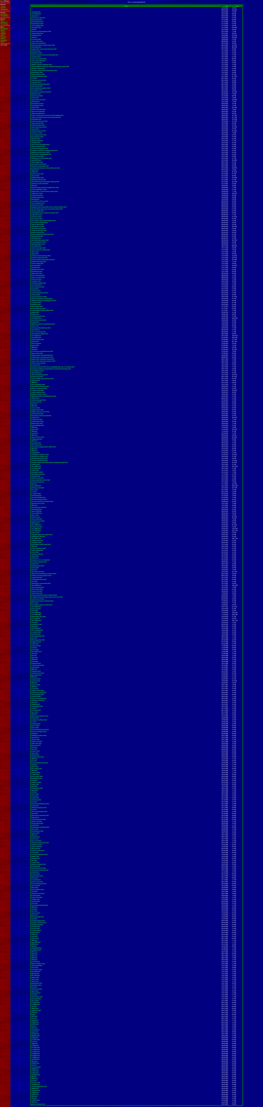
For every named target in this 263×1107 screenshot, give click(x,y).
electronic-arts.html (37, 478)
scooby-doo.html (36, 577)
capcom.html (35, 739)
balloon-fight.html (37, 306)
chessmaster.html (36, 593)
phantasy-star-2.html (37, 488)
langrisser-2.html (36, 215)
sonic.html (34, 967)
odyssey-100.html (36, 965)
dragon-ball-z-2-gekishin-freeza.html (42, 359)
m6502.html (35, 1024)
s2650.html (34, 1043)
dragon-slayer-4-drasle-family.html (42, 355)
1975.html (34, 952)
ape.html (34, 655)
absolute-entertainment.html (40, 804)
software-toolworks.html (39, 807)
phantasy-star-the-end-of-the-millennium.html (45, 168)
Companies (4, 9)
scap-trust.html (36, 646)
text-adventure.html (37, 831)
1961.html (34, 956)
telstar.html (34, 878)
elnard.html (35, 289)
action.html (34, 429)
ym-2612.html (35, 1049)
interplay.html (35, 704)
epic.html (34, 638)
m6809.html (35, 1088)
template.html (35, 926)
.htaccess (34, 37)
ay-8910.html (35, 1034)
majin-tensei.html (36, 86)
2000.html (34, 669)
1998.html (34, 714)
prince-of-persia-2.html (38, 308)
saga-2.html (35, 254)
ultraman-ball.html (37, 140)
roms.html (34, 622)
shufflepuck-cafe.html (38, 536)
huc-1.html (34, 712)
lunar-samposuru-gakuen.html (40, 88)
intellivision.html (36, 989)
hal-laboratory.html (37, 823)
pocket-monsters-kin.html (39, 257)
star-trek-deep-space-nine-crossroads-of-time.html (47, 209)
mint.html (34, 747)
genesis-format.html (37, 482)
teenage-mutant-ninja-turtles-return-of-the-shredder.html (48, 207)
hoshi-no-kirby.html (37, 263)
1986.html (34, 431)
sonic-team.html (36, 445)
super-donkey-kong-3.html (39, 293)
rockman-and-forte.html (38, 80)
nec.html (34, 1006)
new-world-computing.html (39, 870)
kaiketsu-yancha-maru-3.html (40, 152)
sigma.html (34, 753)
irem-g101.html (36, 880)
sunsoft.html (35, 667)
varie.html (34, 891)
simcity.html (35, 129)
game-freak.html (36, 675)
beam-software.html (37, 889)
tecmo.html (34, 839)
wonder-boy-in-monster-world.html (42, 357)
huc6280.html (35, 1004)
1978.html (34, 1096)
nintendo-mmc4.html (37, 893)
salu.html (34, 909)
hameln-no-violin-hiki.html (39, 183)
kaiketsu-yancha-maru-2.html (40, 412)
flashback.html (36, 94)
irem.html (34, 653)
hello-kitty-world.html (38, 474)
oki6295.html (35, 1063)
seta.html (34, 919)
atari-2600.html (36, 628)
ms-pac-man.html (36, 591)
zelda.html (34, 172)
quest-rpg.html (36, 608)
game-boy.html (36, 265)
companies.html (36, 542)
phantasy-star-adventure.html (40, 84)
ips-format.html (36, 710)
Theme (3, 32)
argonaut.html (35, 772)
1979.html (34, 1016)
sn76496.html (35, 1100)
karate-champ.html (37, 550)
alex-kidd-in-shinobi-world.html (41, 415)
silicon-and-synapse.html (39, 811)
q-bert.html (34, 610)
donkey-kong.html (37, 195)
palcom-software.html (38, 1104)
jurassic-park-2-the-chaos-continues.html (44, 595)
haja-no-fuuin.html (37, 353)
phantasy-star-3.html (37, 269)
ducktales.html (36, 304)
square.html (35, 737)
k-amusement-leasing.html (39, 905)
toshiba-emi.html (36, 844)
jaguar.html (34, 991)
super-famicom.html (37, 571)
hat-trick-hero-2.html (37, 599)
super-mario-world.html (38, 164)
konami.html (35, 532)
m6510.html (35, 1022)
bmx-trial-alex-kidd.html (38, 320)
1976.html (34, 960)
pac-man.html (35, 618)
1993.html (34, 449)
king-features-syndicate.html (40, 827)
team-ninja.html (36, 841)
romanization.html (37, 706)
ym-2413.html (35, 961)
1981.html (34, 940)
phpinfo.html (35, 932)
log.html (34, 946)
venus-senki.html (36, 519)
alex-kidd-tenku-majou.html (40, 240)
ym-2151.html (35, 1051)
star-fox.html (35, 176)
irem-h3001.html (36, 651)
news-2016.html (36, 47)
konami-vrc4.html (36, 527)
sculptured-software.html (39, 720)
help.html (34, 185)
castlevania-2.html (37, 193)
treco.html (34, 490)
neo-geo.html (35, 928)
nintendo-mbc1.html (37, 690)
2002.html (34, 677)
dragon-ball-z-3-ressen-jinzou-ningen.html (44, 191)
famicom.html (35, 517)
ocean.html (34, 796)
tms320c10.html (36, 950)
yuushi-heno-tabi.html (38, 18)
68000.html (34, 944)
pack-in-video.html (37, 882)
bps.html (34, 860)
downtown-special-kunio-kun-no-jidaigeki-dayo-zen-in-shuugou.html (53, 367)
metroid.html (35, 101)
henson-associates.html (38, 698)
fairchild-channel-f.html (38, 868)
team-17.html (35, 726)
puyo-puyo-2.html (36, 218)
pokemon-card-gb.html (38, 43)
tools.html (34, 903)
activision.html (36, 696)
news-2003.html (36, 614)
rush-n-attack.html (37, 41)
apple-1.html (35, 977)
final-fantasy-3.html (37, 105)
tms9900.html (35, 1053)
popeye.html (35, 322)
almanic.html (35, 751)
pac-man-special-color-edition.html (42, 501)
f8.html (33, 1014)
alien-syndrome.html (37, 287)
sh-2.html (34, 1041)
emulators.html (36, 281)
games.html (35, 341)
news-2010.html (36, 335)
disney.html (35, 805)
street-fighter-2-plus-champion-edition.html (44, 213)
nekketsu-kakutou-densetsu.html (41, 64)
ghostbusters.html (37, 72)
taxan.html (34, 915)
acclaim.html (35, 774)
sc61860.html (35, 1057)
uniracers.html (35, 291)
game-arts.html (36, 745)
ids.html (33, 29)
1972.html (34, 1012)
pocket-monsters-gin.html (39, 121)
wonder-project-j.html (38, 125)
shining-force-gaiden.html (39, 456)
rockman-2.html (36, 82)
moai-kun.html (35, 51)
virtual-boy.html (36, 800)
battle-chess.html (36, 273)
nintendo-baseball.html (38, 283)
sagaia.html (35, 170)
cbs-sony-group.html (37, 636)
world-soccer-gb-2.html (38, 248)
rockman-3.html (36, 302)
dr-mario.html (35, 365)
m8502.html (35, 1069)
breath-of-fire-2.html (37, 421)
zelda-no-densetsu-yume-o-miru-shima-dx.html (46, 117)
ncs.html (34, 491)
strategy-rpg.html (36, 439)
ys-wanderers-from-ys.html (39, 201)
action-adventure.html (38, 384)
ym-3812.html (35, 1047)
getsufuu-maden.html (38, 68)
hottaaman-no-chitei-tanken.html (41, 158)
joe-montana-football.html (39, 222)
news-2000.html (36, 486)
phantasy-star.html (37, 376)
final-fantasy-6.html (37, 21)
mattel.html (34, 644)
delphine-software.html (38, 864)
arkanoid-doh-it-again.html (39, 334)
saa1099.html (35, 1059)
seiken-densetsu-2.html (38, 131)
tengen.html (35, 784)
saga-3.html (35, 252)
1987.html (34, 505)
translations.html (36, 624)
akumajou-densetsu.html (39, 76)
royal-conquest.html (37, 587)
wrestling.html (35, 724)
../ (31, 8)
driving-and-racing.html (38, 692)
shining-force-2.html (37, 226)
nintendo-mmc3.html (37, 521)
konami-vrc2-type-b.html (39, 731)
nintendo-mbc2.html (37, 757)
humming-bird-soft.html (38, 507)
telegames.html (36, 642)
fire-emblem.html (36, 90)
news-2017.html (36, 27)
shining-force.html (37, 472)
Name (126, 6)
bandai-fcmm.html (37, 876)
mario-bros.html (36, 279)
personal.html (35, 866)
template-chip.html (37, 924)
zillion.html (35, 326)
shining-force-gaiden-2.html (40, 454)
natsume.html (35, 913)
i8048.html (34, 1078)
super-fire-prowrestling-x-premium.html (43, 573)
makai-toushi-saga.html (38, 261)
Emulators (4, 14)
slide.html (34, 934)
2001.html (34, 683)
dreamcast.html (36, 930)
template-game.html (37, 197)
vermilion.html (36, 57)
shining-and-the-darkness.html (41, 328)
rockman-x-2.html (36, 419)
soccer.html (35, 688)
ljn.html (33, 722)
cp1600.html (35, 1045)
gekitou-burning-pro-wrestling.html (42, 601)
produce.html (35, 874)
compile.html (35, 899)
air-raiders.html (36, 632)
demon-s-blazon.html (38, 74)
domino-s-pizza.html (37, 850)
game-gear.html (36, 443)
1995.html (34, 441)
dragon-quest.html (37, 96)
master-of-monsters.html (39, 230)
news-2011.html (36, 530)
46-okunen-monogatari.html (40, 166)
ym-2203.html (35, 1039)
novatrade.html (36, 468)
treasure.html (35, 858)
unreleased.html (36, 495)
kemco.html (35, 727)
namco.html (35, 515)
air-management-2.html (38, 242)
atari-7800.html (36, 942)
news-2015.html (36, 160)
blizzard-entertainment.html (40, 729)
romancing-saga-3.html (38, 400)
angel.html (34, 790)
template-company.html (38, 922)
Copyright (4, 40)
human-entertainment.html (39, 763)
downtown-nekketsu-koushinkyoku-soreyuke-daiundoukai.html (51, 369)
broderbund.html (36, 778)
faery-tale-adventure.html (39, 499)
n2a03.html (34, 1038)
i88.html (33, 1077)
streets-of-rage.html (37, 211)
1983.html (34, 546)
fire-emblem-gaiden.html (39, 562)
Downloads (4, 28)
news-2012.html (36, 337)
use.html (34, 708)
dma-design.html (36, 768)
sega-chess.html (36, 373)
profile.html (35, 564)
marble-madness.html (38, 392)
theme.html (34, 603)
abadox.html (35, 312)
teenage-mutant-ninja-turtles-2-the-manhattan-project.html (49, 462)
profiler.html (35, 417)
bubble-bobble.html (37, 177)
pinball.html (35, 825)
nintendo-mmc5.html (37, 700)
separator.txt (35, 16)
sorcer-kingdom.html (38, 203)
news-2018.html (36, 14)
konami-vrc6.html (36, 897)
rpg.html (34, 484)
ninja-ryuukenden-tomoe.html (40, 480)
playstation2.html (36, 983)
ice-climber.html (36, 285)
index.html (34, 626)
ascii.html (34, 581)
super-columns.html (37, 437)
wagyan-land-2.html (37, 410)
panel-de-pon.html (37, 589)
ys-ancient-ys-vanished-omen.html (42, 351)
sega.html (34, 349)
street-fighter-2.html (37, 371)
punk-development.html (38, 883)
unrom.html (35, 552)
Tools (2, 20)
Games (3, 6)
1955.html (34, 954)
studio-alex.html (36, 743)
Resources (4, 22)
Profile (3, 38)
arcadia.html (35, 798)
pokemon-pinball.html (38, 109)
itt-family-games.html (38, 640)
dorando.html (35, 901)
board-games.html (37, 788)
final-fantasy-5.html (37, 23)
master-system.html (37, 339)
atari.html (34, 786)
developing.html (36, 509)
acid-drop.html (36, 634)
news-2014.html (36, 246)
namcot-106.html (36, 511)
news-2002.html (36, 620)
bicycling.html (35, 895)
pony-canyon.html (37, 776)
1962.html (34, 958)
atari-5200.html (36, 971)
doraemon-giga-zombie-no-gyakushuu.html (45, 187)
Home (2, 1)
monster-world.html (37, 390)
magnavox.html (36, 1010)
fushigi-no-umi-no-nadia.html (40, 560)
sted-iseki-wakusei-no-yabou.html (41, 534)
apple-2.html (35, 973)
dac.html (34, 1018)
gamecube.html (36, 999)
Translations (4, 16)
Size (237, 6)
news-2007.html (36, 538)
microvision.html (36, 969)
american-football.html (38, 497)
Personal (3, 37)
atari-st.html (35, 1000)
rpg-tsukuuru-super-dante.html (41, 583)
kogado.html (35, 856)
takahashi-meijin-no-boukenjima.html (43, 324)
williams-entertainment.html (40, 843)
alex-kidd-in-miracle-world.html (41, 92)
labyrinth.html (35, 138)
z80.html (34, 1098)
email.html (34, 433)
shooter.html (35, 755)
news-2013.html (36, 318)
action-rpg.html (36, 343)
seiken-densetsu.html (38, 113)
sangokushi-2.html (37, 540)
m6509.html (35, 1094)
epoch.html (34, 766)
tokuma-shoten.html (37, 694)
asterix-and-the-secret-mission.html (42, 378)
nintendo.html (35, 681)
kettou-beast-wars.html (38, 616)
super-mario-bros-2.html (39, 127)
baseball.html (35, 837)
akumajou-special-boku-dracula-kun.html (44, 70)
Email (2, 42)
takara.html (34, 887)
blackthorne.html (36, 53)
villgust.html (35, 398)
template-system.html (38, 921)
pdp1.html (34, 1061)
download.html (36, 663)
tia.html (33, 1026)
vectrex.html (35, 979)
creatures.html (35, 679)
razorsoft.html (35, 885)
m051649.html (35, 1075)
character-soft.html (37, 554)
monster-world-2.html (38, 316)
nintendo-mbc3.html (37, 673)
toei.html (34, 647)
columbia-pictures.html (38, 819)
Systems (3, 7)
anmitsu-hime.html (37, 413)
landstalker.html (36, 119)
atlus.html (34, 702)
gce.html (34, 1080)
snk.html (34, 792)
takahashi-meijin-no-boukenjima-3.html (43, 300)
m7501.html (35, 1071)
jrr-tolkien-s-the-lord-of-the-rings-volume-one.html (47, 597)
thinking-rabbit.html (37, 917)
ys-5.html (34, 78)
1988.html (34, 347)
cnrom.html (35, 558)
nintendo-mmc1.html (37, 503)
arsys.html (34, 813)
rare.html (34, 765)
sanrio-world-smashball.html (40, 144)
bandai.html (35, 568)
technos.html (35, 833)
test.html (34, 761)
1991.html (34, 406)
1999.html (34, 686)
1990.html (34, 427)
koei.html (34, 802)
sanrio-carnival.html (37, 156)
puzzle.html (35, 649)
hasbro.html (35, 817)
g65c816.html (35, 1036)
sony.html (34, 936)
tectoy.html (34, 661)
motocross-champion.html (39, 148)
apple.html (34, 1032)
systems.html (35, 464)
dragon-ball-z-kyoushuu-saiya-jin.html (43, 361)
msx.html (34, 995)
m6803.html (35, 1092)
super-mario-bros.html (38, 99)
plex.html (34, 569)
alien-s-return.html (37, 630)
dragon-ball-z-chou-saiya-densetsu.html (43, 49)
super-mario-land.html (38, 60)
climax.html (35, 470)
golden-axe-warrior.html (38, 394)
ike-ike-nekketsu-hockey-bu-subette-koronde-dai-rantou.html (50, 66)
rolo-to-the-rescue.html (38, 228)
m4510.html (35, 1073)
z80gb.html (34, 1008)
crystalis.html (35, 267)
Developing (4, 24)
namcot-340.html (36, 513)
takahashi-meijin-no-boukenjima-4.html (43, 396)
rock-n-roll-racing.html (38, 332)
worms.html (35, 98)
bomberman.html (36, 271)
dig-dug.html (35, 199)
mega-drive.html (36, 216)
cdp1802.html (35, 1084)
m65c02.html (35, 1030)
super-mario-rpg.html (38, 111)
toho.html (34, 911)
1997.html (34, 770)
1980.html (34, 1102)
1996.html (34, 659)
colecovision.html (37, 997)
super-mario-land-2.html (39, 59)
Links (2, 35)
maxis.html (34, 852)
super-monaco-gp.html (38, 363)
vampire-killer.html (37, 33)
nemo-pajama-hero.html (38, 135)
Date (226, 6)
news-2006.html (36, 585)
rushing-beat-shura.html (39, 579)
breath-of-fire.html (37, 423)
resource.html (35, 685)
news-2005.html (36, 529)
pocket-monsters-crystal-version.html (43, 45)
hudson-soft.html (36, 741)
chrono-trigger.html (37, 25)
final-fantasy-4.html (37, 137)
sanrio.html (35, 556)
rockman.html (35, 295)
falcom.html (35, 345)
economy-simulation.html (39, 854)
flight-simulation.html (38, 963)
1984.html (34, 835)
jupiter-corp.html (36, 821)
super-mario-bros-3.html (39, 296)
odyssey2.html (35, 993)
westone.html (35, 380)
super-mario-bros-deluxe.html (40, 250)
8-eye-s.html (35, 314)
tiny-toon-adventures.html (39, 460)
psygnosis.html (36, 782)
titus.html (34, 780)
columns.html (35, 408)
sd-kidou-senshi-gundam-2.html (41, 575)
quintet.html (35, 872)
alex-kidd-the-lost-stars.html (40, 386)
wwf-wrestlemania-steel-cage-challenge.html (45, 181)
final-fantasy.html (36, 20)
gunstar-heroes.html (37, 232)
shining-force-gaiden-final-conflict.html (43, 447)
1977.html (34, 1028)
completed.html (36, 35)
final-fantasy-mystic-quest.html (41, 544)
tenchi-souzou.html (37, 174)
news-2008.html (36, 525)
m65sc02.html (35, 1090)
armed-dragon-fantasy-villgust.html (42, 310)
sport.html (34, 657)
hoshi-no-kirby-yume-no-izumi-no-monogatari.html (47, 115)
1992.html (34, 435)
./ (31, 10)
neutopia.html (35, 476)
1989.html (34, 382)
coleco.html (35, 938)
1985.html (34, 759)
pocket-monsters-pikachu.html (41, 256)
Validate (3, 33)
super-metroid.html (37, 123)
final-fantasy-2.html (37, 103)
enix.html (34, 749)
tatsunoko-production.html (39, 716)
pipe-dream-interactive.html (40, 815)
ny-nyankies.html (36, 62)
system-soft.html (36, 846)
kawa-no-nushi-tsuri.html (39, 388)
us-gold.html (35, 862)
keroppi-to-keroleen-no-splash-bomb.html (44, 150)
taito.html (34, 404)
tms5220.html (35, 1055)
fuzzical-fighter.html (37, 425)
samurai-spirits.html (37, 224)
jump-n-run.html (36, 402)
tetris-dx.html (35, 330)
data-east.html (35, 848)
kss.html (34, 809)
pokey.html (34, 1020)
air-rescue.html (36, 39)
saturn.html (35, 981)
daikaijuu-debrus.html (38, 244)
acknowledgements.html (39, 1086)
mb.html (34, 1065)
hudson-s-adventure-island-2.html (42, 298)
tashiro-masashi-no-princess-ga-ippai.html (44, 55)
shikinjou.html (35, 142)
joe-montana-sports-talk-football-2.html (43, 220)
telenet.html (35, 718)
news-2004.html (36, 612)
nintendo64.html (36, 948)
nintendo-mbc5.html (37, 665)
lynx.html (34, 987)
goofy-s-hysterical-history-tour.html (42, 234)
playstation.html (36, 985)
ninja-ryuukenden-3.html (39, 189)
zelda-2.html (35, 107)
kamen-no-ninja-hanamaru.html (41, 31)
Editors (3, 30)
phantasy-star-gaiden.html (39, 458)
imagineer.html (36, 671)
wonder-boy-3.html (37, 205)
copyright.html (36, 12)
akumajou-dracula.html (38, 179)
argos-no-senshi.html (38, 277)
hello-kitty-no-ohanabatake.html (41, 154)
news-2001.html (36, 466)
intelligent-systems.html (39, 735)
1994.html (34, 451)
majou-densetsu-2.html (38, 548)
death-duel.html (36, 238)
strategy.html (35, 452)
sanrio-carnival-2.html (38, 146)
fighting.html (35, 523)
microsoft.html (36, 1067)
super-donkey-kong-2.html (39, 374)
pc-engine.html (36, 493)
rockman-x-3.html (36, 133)
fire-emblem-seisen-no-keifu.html (41, 605)
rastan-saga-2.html (37, 162)
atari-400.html (35, 975)
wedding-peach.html (37, 566)
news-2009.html (36, 607)
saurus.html (35, 794)
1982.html (34, 907)
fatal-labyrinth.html (37, 236)
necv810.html (35, 1002)
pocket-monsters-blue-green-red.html (43, 259)
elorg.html (34, 733)
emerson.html (35, 1082)
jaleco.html (34, 829)
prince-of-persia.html (37, 275)
